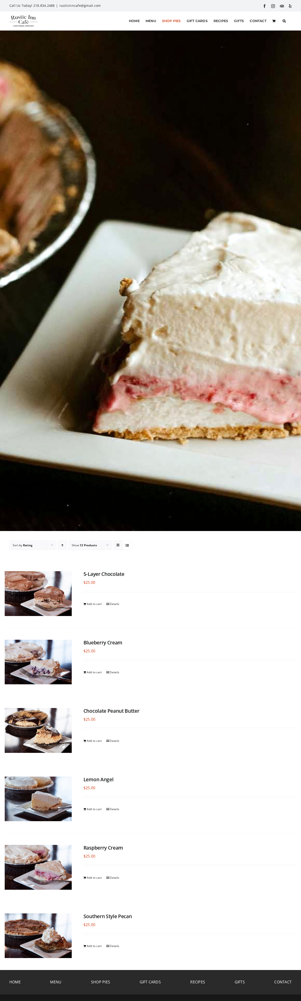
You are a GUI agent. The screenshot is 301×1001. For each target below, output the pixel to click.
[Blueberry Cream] (38, 662)
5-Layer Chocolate (103, 574)
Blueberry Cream (102, 642)
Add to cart (94, 604)
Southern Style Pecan (107, 916)
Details (114, 604)
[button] (284, 21)
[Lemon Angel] (38, 799)
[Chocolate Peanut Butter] (38, 730)
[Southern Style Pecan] (38, 935)
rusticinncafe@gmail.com (80, 5)
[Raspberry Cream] (38, 867)
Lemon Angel (98, 779)
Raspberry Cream (103, 847)
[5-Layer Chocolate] (38, 593)
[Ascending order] (62, 545)
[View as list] (127, 545)
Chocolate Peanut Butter (111, 711)
